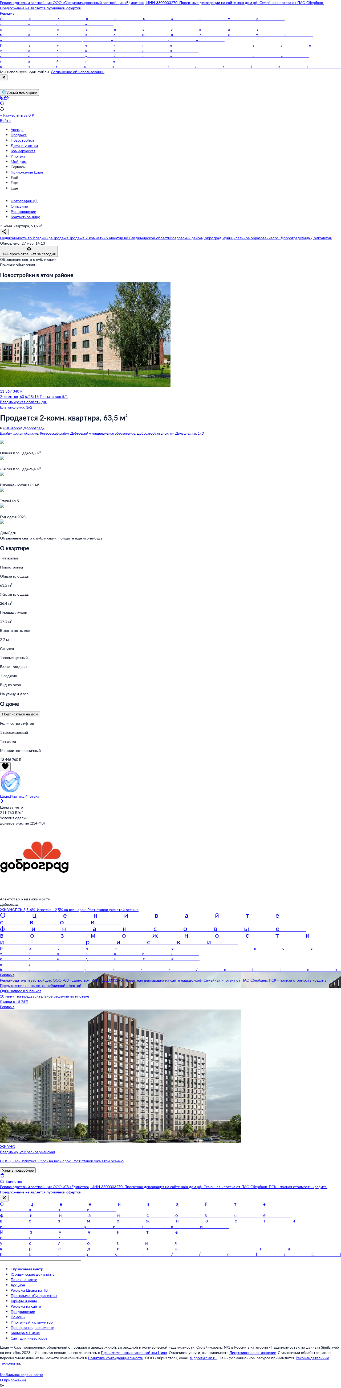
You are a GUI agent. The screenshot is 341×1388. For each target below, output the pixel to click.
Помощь (18, 1316)
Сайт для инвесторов (29, 1338)
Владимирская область (19, 433)
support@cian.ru (203, 1357)
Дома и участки (24, 145)
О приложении (13, 1379)
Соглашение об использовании (77, 71)
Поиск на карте (24, 1279)
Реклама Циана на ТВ (29, 1290)
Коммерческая (23, 150)
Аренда (17, 129)
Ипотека (18, 156)
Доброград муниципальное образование (102, 433)
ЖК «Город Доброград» (23, 427)
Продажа (19, 134)
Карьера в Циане (25, 1332)
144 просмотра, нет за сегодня (29, 253)
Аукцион (18, 1284)
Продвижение (23, 1311)
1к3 (201, 433)
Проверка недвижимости (32, 1327)
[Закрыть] (3, 77)
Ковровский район (54, 433)
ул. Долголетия (183, 433)
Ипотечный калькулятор (32, 1322)
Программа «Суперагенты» (34, 1295)
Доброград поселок (152, 433)
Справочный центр (27, 1268)
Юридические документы (33, 1274)
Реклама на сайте (26, 1306)
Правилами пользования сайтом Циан (134, 1352)
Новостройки (22, 140)
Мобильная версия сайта (21, 1374)
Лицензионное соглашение (252, 1352)
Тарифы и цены (24, 1300)
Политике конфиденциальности (115, 1357)
